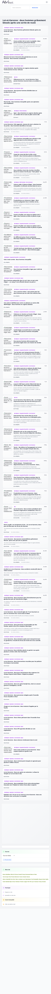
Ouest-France (17, 83)
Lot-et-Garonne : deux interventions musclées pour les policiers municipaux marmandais (23, 662)
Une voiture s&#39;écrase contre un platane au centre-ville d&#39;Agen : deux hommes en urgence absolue (21, 303)
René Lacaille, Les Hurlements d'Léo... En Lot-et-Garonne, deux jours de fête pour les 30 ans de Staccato (22, 525)
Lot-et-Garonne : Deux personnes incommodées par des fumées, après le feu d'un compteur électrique (20, 625)
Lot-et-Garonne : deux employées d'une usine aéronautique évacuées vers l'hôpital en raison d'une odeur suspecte (21, 784)
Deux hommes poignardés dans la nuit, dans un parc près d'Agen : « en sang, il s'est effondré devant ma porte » (21, 281)
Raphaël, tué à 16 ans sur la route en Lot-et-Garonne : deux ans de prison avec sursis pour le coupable (23, 795)
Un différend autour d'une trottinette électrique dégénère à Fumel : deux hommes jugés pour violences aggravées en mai (27, 238)
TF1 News (17, 408)
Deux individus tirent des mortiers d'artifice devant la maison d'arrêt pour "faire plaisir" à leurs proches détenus (27, 171)
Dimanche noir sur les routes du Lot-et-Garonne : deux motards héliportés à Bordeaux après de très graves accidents (28, 433)
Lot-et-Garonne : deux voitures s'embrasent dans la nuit (20, 740)
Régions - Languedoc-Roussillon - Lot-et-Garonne (25, 38)
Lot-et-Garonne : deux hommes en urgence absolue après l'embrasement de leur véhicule (21, 68)
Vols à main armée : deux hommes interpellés (17, 259)
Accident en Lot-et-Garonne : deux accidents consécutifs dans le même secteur (23, 569)
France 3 (16, 117)
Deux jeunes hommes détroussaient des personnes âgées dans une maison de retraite (27, 341)
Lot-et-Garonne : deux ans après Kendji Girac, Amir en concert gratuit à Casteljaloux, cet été (22, 684)
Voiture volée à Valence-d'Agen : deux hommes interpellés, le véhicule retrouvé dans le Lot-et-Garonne (28, 186)
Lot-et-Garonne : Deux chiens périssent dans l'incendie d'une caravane (22, 718)
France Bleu (17, 517)
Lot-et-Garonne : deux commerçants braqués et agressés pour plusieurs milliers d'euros (22, 761)
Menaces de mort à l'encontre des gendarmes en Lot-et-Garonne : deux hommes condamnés (20, 57)
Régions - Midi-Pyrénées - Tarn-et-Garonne (24, 182)
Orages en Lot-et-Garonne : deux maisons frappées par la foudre (21, 707)
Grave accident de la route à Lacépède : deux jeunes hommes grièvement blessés (27, 41)
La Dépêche (17, 50)
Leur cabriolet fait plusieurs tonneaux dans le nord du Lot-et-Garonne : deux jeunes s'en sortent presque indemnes (27, 554)
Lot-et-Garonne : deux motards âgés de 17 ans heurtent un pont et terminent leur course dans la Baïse (21, 612)
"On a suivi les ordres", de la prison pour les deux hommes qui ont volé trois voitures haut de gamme (27, 293)
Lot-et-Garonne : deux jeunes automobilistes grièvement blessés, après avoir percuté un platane (21, 539)
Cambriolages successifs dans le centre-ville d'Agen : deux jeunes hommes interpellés (27, 330)
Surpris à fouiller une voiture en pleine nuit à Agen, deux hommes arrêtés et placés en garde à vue (28, 216)
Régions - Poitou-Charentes (21, 110)
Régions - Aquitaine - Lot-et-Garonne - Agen (14, 27)
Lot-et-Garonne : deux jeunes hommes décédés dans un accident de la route (20, 91)
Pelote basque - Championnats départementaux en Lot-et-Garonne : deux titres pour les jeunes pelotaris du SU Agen (26, 464)
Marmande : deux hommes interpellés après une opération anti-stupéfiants (21, 102)
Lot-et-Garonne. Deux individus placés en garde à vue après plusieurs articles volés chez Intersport (21, 650)
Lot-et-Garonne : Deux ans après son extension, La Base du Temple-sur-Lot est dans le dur (21, 773)
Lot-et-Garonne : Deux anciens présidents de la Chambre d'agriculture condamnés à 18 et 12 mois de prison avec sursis (28, 510)
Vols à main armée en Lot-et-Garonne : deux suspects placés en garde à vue (27, 750)
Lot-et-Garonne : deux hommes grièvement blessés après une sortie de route (22, 30)
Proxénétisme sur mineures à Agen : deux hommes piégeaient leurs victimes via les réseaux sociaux (26, 201)
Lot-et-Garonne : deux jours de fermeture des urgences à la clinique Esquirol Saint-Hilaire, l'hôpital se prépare (21, 673)
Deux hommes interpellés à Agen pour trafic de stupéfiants (28, 270)
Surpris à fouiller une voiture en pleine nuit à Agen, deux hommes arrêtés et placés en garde (28, 226)
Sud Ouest (7, 34)
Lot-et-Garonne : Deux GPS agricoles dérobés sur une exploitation (19, 729)
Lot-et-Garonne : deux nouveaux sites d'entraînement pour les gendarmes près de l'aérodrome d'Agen (22, 598)
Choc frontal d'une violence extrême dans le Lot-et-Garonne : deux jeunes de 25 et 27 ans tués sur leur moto (27, 479)
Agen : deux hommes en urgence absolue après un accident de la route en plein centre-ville (28, 113)
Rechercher (35, 7)
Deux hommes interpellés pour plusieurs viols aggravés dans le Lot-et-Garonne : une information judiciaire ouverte (27, 140)
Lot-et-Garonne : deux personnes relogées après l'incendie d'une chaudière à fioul (21, 695)
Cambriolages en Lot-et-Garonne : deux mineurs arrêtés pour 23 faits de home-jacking (27, 582)
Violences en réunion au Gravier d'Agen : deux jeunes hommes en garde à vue (27, 314)
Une (16, 77)
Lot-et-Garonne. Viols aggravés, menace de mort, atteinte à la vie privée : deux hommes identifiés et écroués (22, 125)
